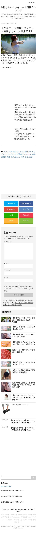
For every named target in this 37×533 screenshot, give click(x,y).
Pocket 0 (26, 215)
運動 (30, 157)
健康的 (3, 157)
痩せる (17, 157)
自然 (26, 157)
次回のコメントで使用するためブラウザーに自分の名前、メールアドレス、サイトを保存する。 (18, 289)
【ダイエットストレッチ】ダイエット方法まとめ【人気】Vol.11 (23, 320)
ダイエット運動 (22, 152)
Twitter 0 (12, 203)
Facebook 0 (26, 203)
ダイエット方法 (10, 152)
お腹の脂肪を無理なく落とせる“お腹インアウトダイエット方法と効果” (23, 385)
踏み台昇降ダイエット (20, 404)
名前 (6, 263)
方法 (8, 157)
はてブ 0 (26, 209)
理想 (12, 157)
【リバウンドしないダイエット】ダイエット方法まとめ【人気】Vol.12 (23, 397)
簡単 (22, 157)
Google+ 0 (12, 209)
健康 (34, 154)
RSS (11, 221)
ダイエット (5, 154)
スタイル (31, 152)
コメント (8, 242)
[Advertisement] (18, 85)
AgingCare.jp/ (6, 486)
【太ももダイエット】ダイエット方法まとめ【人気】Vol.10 (21, 429)
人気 (29, 154)
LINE (11, 215)
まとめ (24, 154)
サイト (6, 277)
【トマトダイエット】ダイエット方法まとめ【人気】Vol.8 (21, 421)
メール (7, 270)
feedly (27, 221)
